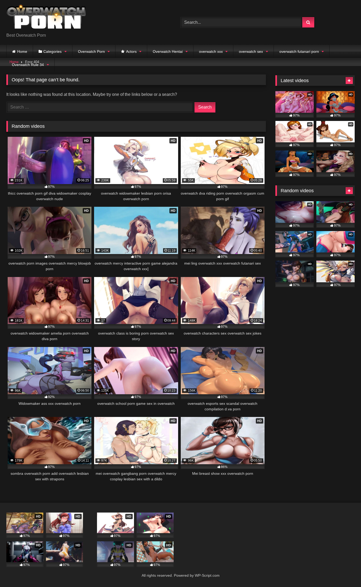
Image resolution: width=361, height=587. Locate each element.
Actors (131, 51)
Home (22, 51)
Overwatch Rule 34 (28, 65)
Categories (52, 51)
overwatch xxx (211, 51)
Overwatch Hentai (168, 51)
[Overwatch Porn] (46, 18)
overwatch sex (251, 51)
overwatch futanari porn (299, 51)
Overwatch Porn (91, 51)
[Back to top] (344, 571)
